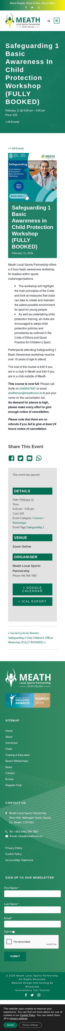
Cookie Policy (13, 853)
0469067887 (28, 388)
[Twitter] (20, 458)
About (8, 736)
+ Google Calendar (32, 589)
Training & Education (17, 755)
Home (9, 730)
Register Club (13, 785)
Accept (10, 1025)
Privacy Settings (30, 1025)
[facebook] (26, 7)
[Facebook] (12, 458)
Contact (10, 773)
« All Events (12, 121)
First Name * (11, 887)
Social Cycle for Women (23, 633)
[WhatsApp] (38, 458)
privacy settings (18, 1018)
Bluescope (32, 986)
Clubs (8, 748)
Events (9, 779)
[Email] (29, 458)
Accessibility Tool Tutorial (32, 990)
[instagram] (39, 7)
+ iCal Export (32, 601)
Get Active (11, 742)
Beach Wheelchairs (16, 760)
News (8, 767)
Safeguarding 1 (35, 527)
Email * (8, 918)
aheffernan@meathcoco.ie (25, 393)
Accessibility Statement (19, 860)
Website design (22, 983)
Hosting (44, 983)
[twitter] (32, 7)
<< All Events (16, 148)
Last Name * (11, 903)
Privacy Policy (13, 848)
